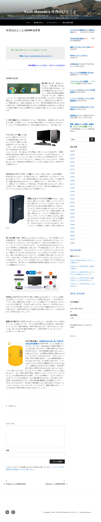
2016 (71, 188)
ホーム (28, 22)
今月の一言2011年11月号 (78, 260)
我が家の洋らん (38, 22)
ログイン (73, 335)
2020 (71, 173)
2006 (71, 224)
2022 (71, 166)
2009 (71, 213)
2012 (71, 202)
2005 (71, 228)
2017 (71, 184)
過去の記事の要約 (75, 250)
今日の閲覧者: (74, 302)
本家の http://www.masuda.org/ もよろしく (35, 56)
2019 (71, 177)
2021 (71, 169)
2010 (71, 210)
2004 (71, 232)
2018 (71, 180)
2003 (71, 235)
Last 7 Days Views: (76, 308)
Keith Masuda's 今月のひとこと (50, 12)
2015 (71, 191)
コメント (10, 423)
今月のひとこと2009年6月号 (79, 266)
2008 (71, 217)
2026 (71, 151)
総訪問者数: (74, 315)
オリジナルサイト (52, 22)
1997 (71, 239)
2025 (71, 155)
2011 (71, 206)
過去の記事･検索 (68, 22)
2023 (71, 162)
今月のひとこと (12, 406)
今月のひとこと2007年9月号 (79, 272)
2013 (71, 199)
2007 (71, 221)
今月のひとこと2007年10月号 (79, 278)
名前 (7, 450)
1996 (71, 243)
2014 (71, 195)
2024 (71, 158)
